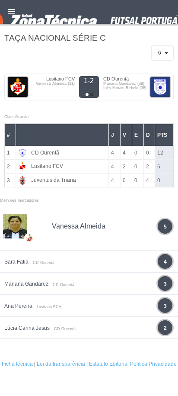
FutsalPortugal (89, 12)
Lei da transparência (61, 364)
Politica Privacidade (153, 364)
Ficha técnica (17, 364)
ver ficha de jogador (29, 264)
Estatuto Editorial (109, 364)
